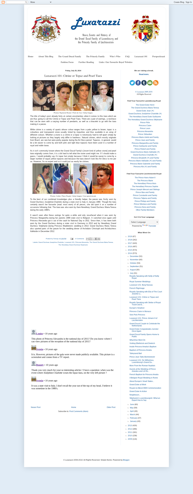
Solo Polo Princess (137, 315)
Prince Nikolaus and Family (145, 204)
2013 (130, 425)
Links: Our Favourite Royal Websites (115, 62)
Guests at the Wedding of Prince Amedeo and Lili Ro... (143, 370)
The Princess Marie (145, 181)
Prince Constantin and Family (145, 195)
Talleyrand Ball (136, 353)
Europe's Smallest (137, 308)
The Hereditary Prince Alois (145, 183)
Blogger (126, 460)
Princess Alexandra (82, 242)
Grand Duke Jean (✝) (145, 111)
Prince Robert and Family (145, 149)
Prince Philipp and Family (145, 201)
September (134, 266)
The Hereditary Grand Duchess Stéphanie (145, 120)
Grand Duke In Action (138, 391)
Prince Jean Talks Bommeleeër (142, 357)
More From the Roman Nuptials (142, 366)
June (132, 404)
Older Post (111, 407)
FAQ (127, 56)
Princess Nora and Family (145, 207)
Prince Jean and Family (145, 140)
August (133, 270)
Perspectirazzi (158, 56)
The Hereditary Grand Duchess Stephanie (73, 245)
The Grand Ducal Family (69, 56)
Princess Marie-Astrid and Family (145, 137)
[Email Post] (72, 238)
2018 (130, 240)
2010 (130, 436)
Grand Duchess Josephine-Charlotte (51, 242)
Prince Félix (145, 122)
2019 (130, 236)
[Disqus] (73, 288)
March (133, 414)
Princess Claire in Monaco (140, 311)
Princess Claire (145, 125)
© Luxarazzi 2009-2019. (144, 92)
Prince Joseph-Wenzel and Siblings (145, 189)
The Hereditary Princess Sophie (145, 186)
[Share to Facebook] (96, 238)
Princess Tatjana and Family (145, 198)
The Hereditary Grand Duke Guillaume (145, 117)
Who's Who (115, 56)
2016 (130, 246)
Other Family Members (145, 210)
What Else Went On (137, 340)
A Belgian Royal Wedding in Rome (144, 378)
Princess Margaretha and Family (145, 143)
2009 (130, 439)
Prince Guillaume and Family (145, 146)
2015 (130, 250)
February (134, 418)
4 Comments (79, 238)
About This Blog (45, 56)
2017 (130, 243)
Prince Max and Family (145, 192)
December (134, 256)
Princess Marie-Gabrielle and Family (145, 164)
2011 (130, 432)
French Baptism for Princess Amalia (144, 374)
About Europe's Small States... (142, 381)
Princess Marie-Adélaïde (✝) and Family (145, 161)
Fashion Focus (67, 62)
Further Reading (86, 62)
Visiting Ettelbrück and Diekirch (142, 343)
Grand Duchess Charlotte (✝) (145, 155)
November (134, 260)
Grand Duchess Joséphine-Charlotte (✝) (145, 114)
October (133, 263)
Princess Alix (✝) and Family (145, 167)
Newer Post (35, 407)
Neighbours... (135, 395)
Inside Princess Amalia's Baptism (143, 347)
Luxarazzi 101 (140, 56)
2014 (130, 253)
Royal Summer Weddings (140, 282)
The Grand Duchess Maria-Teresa (101, 242)
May (132, 408)
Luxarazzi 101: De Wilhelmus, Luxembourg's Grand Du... (142, 361)
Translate (152, 226)
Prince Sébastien (145, 134)
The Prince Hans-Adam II (145, 178)
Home (30, 56)
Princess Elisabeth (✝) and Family (145, 158)
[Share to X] (93, 238)
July (132, 273)
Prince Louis (145, 128)
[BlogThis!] (90, 238)
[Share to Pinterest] (98, 238)
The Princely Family (95, 56)
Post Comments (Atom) (78, 411)
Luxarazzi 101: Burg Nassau (141, 285)
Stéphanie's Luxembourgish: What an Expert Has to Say (145, 399)
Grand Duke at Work (138, 384)
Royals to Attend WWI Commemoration (145, 388)
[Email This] (87, 238)
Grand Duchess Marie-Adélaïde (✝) (145, 152)
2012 (130, 429)
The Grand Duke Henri (145, 105)
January (133, 421)
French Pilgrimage (137, 288)
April (132, 411)
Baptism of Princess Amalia (141, 350)
